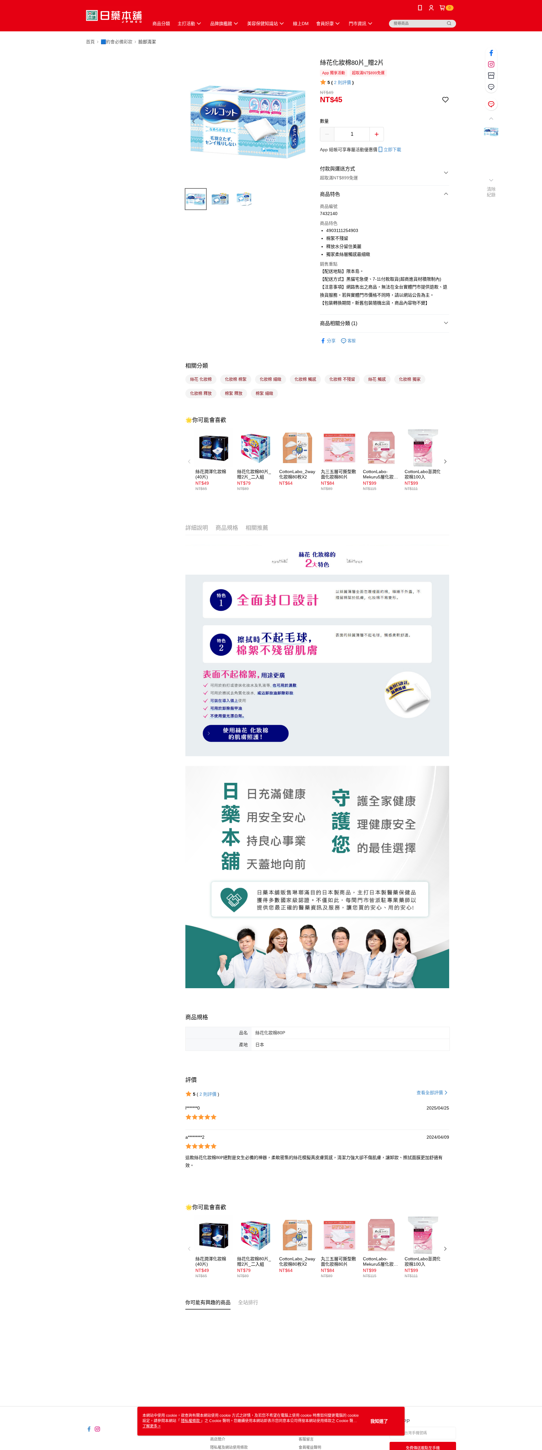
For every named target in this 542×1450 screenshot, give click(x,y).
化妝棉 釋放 (201, 393)
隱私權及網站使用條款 (229, 1447)
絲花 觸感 (377, 379)
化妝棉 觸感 (305, 379)
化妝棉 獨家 (410, 379)
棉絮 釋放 (233, 393)
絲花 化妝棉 (201, 379)
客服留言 (306, 1439)
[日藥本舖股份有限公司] (113, 16)
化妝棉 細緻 (270, 379)
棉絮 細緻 (264, 393)
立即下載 (392, 149)
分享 (331, 340)
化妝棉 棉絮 (236, 379)
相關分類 (196, 366)
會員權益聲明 (310, 1447)
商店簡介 (217, 1439)
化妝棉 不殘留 (342, 379)
